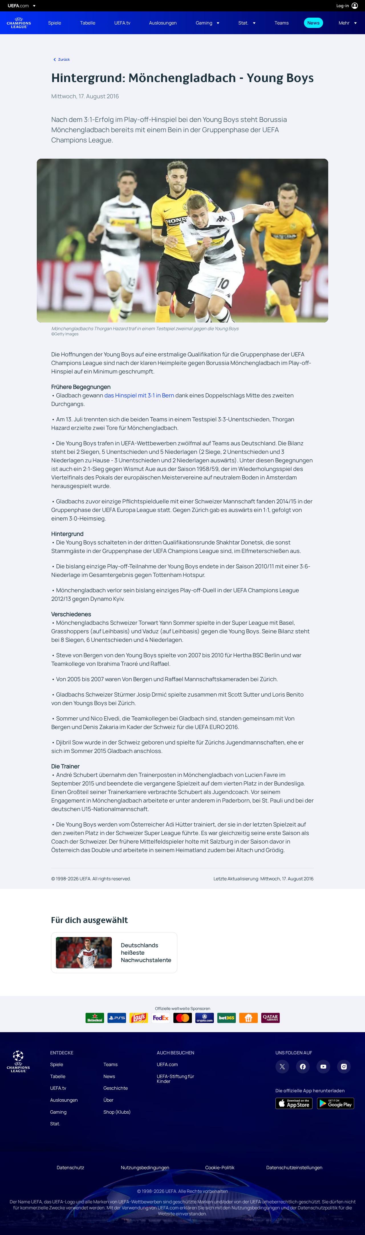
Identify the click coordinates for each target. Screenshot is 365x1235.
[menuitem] (57, 22)
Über (108, 1100)
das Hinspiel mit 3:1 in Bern (139, 395)
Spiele (56, 1064)
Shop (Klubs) (117, 1112)
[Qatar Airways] (270, 1018)
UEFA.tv (58, 1088)
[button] (207, 22)
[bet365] (226, 1018)
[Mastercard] (182, 1018)
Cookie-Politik (219, 1167)
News (109, 1076)
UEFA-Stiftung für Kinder (175, 1079)
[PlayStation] (117, 1018)
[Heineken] (95, 1018)
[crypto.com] (204, 1018)
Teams (110, 1064)
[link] (54, 22)
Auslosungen (64, 1100)
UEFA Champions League (19, 22)
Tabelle (57, 1076)
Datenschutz (70, 1167)
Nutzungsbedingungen (145, 1167)
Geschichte (116, 1088)
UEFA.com (167, 1064)
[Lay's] (138, 1018)
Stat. (55, 1123)
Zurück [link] (64, 59)
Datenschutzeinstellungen (294, 1167)
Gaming (58, 1112)
